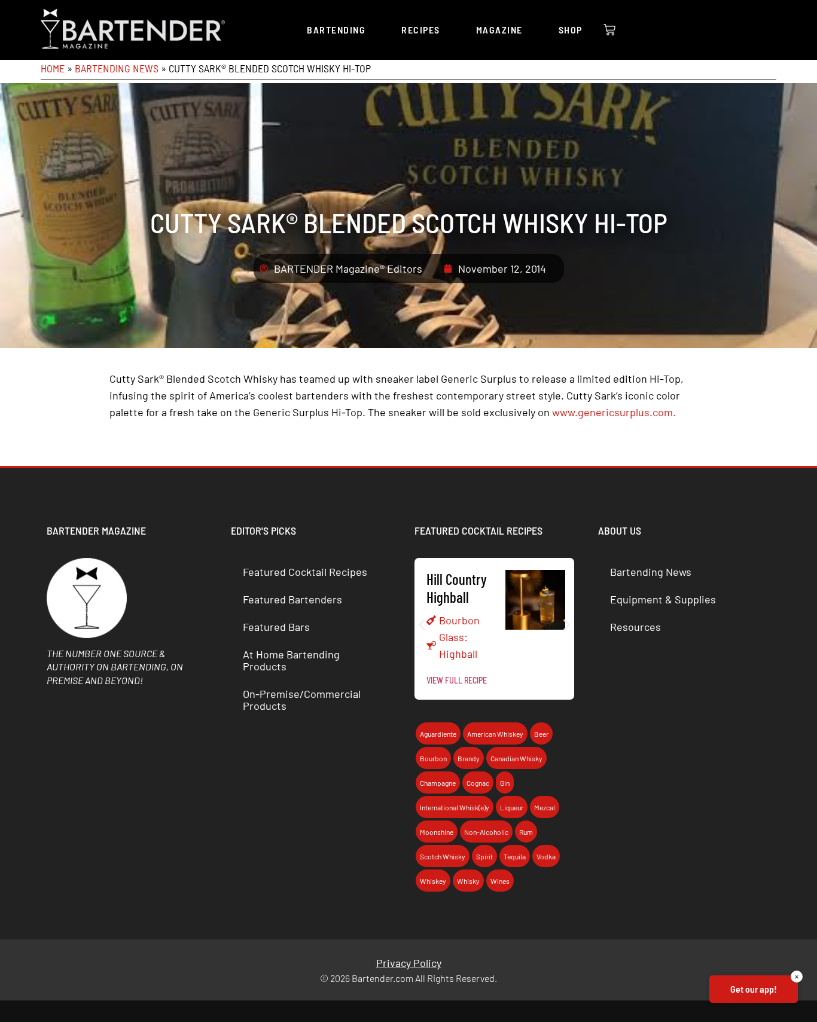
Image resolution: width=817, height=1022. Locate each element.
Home (53, 68)
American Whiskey (495, 734)
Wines (500, 881)
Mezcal (544, 807)
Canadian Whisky (516, 758)
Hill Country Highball (456, 588)
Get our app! (753, 988)
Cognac (478, 783)
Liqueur (511, 807)
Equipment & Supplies (663, 599)
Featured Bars (276, 626)
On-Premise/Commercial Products (302, 699)
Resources (635, 626)
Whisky (468, 881)
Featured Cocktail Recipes (305, 571)
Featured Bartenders (292, 599)
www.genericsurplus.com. (614, 412)
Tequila (515, 856)
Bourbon (459, 620)
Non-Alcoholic (486, 832)
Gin (505, 783)
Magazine (499, 29)
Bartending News (116, 68)
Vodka (546, 856)
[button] (421, 624)
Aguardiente (438, 734)
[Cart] (609, 30)
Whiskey (433, 881)
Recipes (420, 29)
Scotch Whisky (442, 856)
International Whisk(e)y (454, 807)
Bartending (336, 29)
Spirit (484, 856)
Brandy (469, 758)
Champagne (438, 783)
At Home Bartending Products (291, 660)
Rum (526, 832)
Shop (571, 29)
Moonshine (436, 832)
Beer (541, 734)
